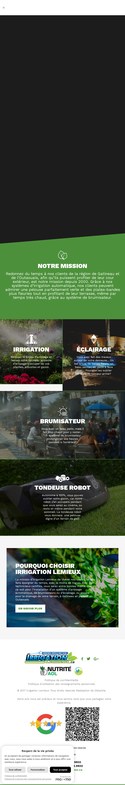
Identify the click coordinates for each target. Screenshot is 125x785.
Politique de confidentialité (61, 680)
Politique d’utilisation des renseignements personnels (61, 684)
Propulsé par (65, 776)
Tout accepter (60, 769)
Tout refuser (15, 769)
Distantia (100, 690)
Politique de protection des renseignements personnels (28, 779)
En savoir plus (30, 608)
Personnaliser (38, 769)
